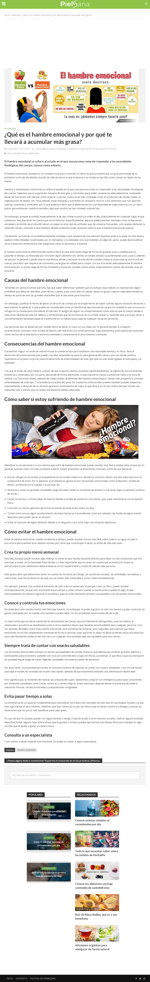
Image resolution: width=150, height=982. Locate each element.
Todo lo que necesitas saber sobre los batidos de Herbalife (96, 853)
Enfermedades (48, 868)
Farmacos (48, 807)
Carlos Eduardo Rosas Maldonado (23, 153)
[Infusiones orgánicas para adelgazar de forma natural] (97, 933)
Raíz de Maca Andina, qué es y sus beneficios (96, 916)
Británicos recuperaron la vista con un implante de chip (49, 874)
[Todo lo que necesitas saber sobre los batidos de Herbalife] (97, 838)
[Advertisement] (75, 42)
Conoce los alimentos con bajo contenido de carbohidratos (94, 885)
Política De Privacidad (43, 978)
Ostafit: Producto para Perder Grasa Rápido (48, 813)
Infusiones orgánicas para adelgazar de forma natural (92, 947)
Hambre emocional (26, 750)
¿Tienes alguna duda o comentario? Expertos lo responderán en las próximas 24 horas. (75, 148)
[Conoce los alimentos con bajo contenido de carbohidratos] (97, 870)
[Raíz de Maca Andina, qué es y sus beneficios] (97, 902)
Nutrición (16, 15)
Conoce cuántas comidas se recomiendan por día (49, 843)
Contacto (21, 978)
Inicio (6, 15)
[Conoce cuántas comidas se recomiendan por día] (97, 808)
